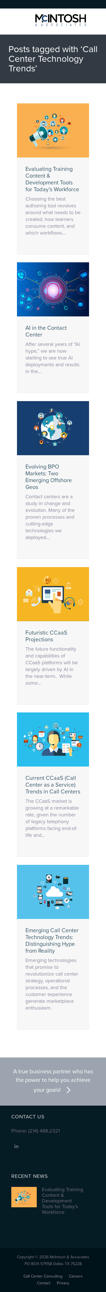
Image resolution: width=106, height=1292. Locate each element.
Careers (76, 1276)
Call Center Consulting (42, 1276)
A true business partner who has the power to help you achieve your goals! (53, 1080)
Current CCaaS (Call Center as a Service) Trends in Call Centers (52, 785)
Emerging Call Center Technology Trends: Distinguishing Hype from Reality (52, 940)
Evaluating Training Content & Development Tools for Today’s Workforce (52, 179)
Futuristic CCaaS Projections (46, 636)
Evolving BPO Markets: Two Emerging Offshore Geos (48, 477)
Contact (43, 1283)
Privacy (63, 1283)
